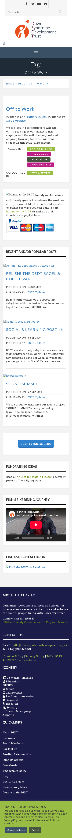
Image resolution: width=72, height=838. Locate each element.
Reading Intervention (17, 754)
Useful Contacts (13, 781)
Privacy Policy (35, 656)
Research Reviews (14, 770)
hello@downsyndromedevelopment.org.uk (39, 645)
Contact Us (10, 749)
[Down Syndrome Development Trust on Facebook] (26, 4)
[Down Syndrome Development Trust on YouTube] (39, 4)
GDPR (58, 656)
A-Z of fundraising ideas (34, 476)
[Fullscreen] (61, 538)
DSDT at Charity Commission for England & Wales (36, 622)
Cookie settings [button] (16, 830)
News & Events (40, 173)
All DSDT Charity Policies (19, 660)
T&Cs (49, 656)
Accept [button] (35, 830)
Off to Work (20, 109)
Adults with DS (41, 149)
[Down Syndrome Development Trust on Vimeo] (33, 4)
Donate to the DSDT (18, 211)
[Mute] (55, 538)
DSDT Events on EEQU (36, 444)
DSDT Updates (16, 120)
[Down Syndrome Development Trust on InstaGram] (45, 4)
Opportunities (41, 164)
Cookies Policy (13, 656)
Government (39, 154)
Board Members (13, 743)
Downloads (10, 765)
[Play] (10, 538)
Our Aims (9, 738)
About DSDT (10, 732)
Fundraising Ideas (15, 787)
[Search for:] (36, 12)
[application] (36, 524)
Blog (6, 776)
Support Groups (13, 760)
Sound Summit (22, 383)
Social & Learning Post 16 (34, 329)
